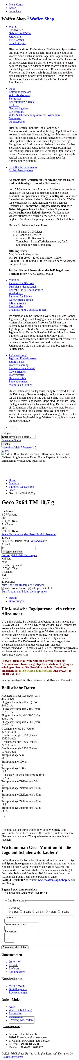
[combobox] (18, 437)
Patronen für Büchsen (21, 486)
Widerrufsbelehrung (20, 1010)
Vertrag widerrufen (22, 1020)
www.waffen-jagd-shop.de (54, 880)
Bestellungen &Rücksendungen (18, 991)
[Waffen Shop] (40, 18)
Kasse (12, 7)
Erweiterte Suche (11, 440)
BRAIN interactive (12, 1056)
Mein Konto (16, 4)
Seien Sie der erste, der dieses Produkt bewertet (28, 534)
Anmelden (15, 11)
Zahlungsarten (17, 971)
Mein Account (17, 985)
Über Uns (14, 961)
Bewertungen (16, 601)
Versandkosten (38, 540)
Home (12, 480)
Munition (14, 483)
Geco (12, 490)
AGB (12, 1006)
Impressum (15, 1013)
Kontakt (13, 965)
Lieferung (14, 968)
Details (13, 597)
